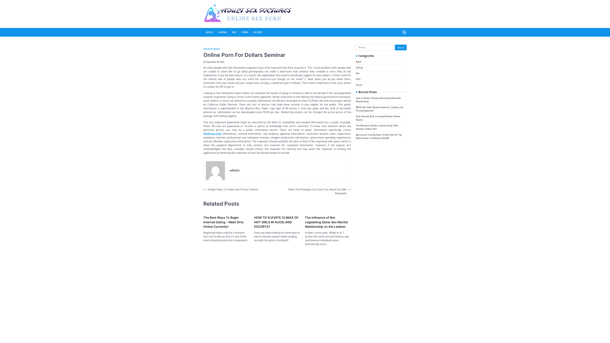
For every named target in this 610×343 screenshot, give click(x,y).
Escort (257, 32)
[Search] (404, 32)
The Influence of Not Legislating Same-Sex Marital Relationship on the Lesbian (326, 222)
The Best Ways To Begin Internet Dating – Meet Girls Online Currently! (223, 222)
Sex (234, 32)
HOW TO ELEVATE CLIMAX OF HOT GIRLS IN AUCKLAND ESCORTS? (276, 222)
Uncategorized (211, 49)
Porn (244, 32)
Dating (222, 32)
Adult (209, 32)
